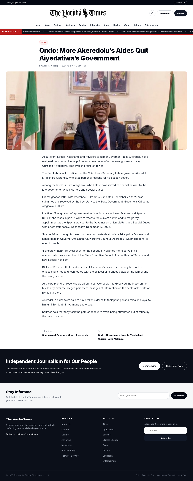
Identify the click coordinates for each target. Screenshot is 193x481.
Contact (65, 434)
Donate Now (149, 366)
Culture (137, 25)
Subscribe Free (174, 366)
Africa (106, 424)
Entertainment (151, 25)
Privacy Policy (69, 450)
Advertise (66, 440)
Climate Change (111, 440)
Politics (58, 25)
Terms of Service (70, 455)
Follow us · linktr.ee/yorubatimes (22, 434)
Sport (106, 25)
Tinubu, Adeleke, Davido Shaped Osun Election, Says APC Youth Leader (60, 31)
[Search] (152, 13)
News (47, 25)
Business (70, 25)
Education (95, 25)
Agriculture (108, 429)
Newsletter (165, 13)
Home (38, 25)
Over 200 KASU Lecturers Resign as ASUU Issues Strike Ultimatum (131, 31)
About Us (66, 424)
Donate (180, 13)
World (127, 25)
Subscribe (179, 395)
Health (116, 25)
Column (106, 445)
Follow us (179, 3)
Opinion (82, 25)
